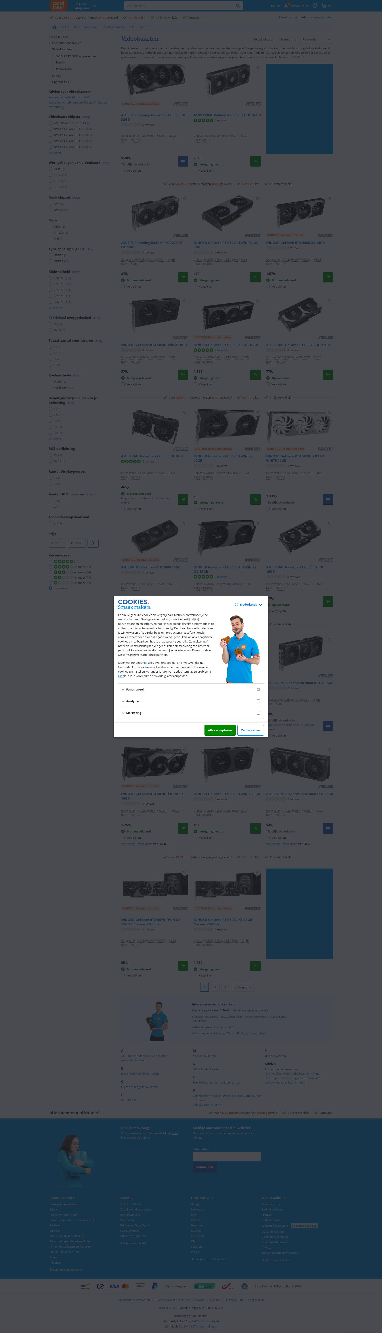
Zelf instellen (250, 730)
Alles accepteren (220, 730)
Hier (121, 676)
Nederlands (248, 604)
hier (144, 663)
